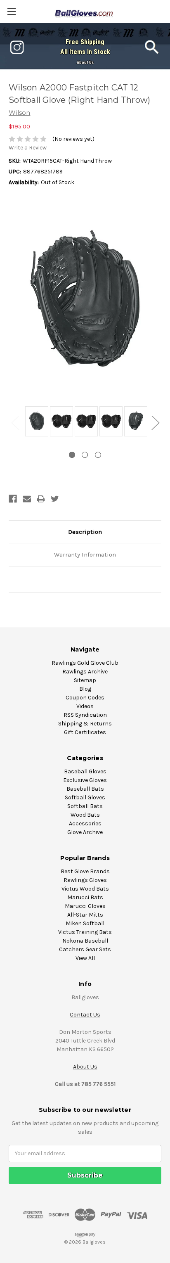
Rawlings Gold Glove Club (85, 662)
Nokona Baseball (85, 940)
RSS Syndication (85, 714)
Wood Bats (85, 814)
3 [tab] (98, 455)
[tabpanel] (35, 422)
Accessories (85, 823)
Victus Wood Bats (85, 888)
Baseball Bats (85, 788)
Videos (85, 706)
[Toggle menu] (11, 11)
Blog (85, 688)
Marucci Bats (85, 897)
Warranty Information (85, 554)
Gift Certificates (85, 732)
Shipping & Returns (85, 723)
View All (85, 958)
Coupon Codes (85, 697)
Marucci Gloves (85, 906)
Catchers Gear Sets (85, 949)
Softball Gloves (85, 797)
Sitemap (85, 680)
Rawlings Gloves (85, 880)
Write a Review (28, 147)
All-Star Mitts (85, 914)
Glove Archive (85, 832)
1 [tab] (72, 455)
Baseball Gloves (85, 771)
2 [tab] (85, 455)
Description (85, 532)
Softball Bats (85, 806)
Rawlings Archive (85, 671)
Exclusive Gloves (85, 780)
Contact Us (85, 1014)
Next (155, 422)
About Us (85, 62)
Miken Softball (85, 923)
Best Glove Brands (85, 871)
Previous (15, 422)
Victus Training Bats (85, 932)
